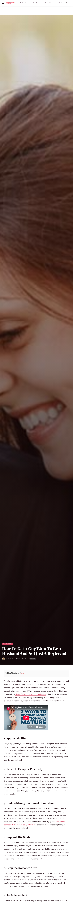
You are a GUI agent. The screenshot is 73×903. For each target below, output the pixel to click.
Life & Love (52, 3)
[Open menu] (3, 2)
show (22, 673)
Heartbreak (36, 3)
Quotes (61, 3)
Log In (68, 3)
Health (45, 3)
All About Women (25, 3)
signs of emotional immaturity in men (30, 694)
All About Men (12, 3)
